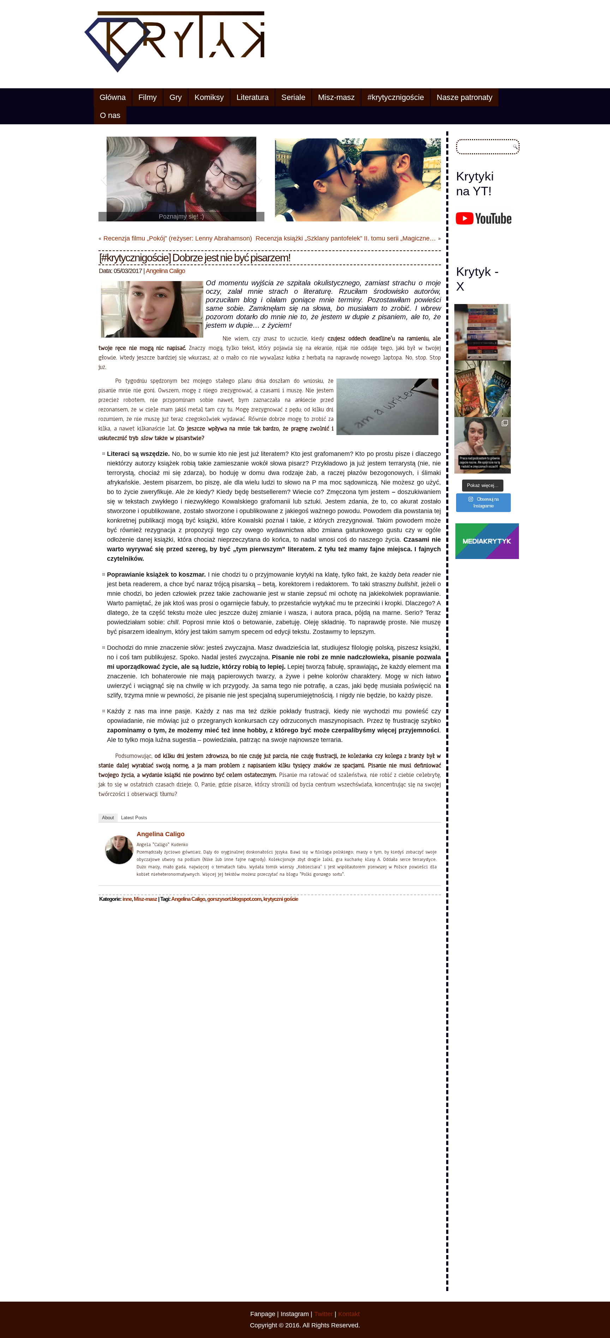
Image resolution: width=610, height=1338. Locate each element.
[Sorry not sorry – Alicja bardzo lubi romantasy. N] (482, 389)
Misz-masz (336, 97)
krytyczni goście (280, 899)
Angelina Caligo (165, 270)
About (108, 817)
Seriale (293, 97)
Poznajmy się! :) (181, 216)
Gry (175, 97)
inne (127, 899)
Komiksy (209, 97)
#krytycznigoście (395, 97)
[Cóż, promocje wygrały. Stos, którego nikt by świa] (482, 332)
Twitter (323, 1314)
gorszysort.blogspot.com (234, 899)
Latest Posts (134, 817)
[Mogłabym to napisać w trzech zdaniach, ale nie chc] (482, 445)
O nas (110, 115)
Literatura (253, 97)
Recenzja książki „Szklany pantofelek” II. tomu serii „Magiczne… (346, 238)
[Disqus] (269, 998)
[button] (103, 179)
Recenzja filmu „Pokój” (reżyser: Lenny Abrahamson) (177, 238)
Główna (113, 97)
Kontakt (349, 1314)
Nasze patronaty (464, 97)
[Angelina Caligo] (119, 864)
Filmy (147, 97)
